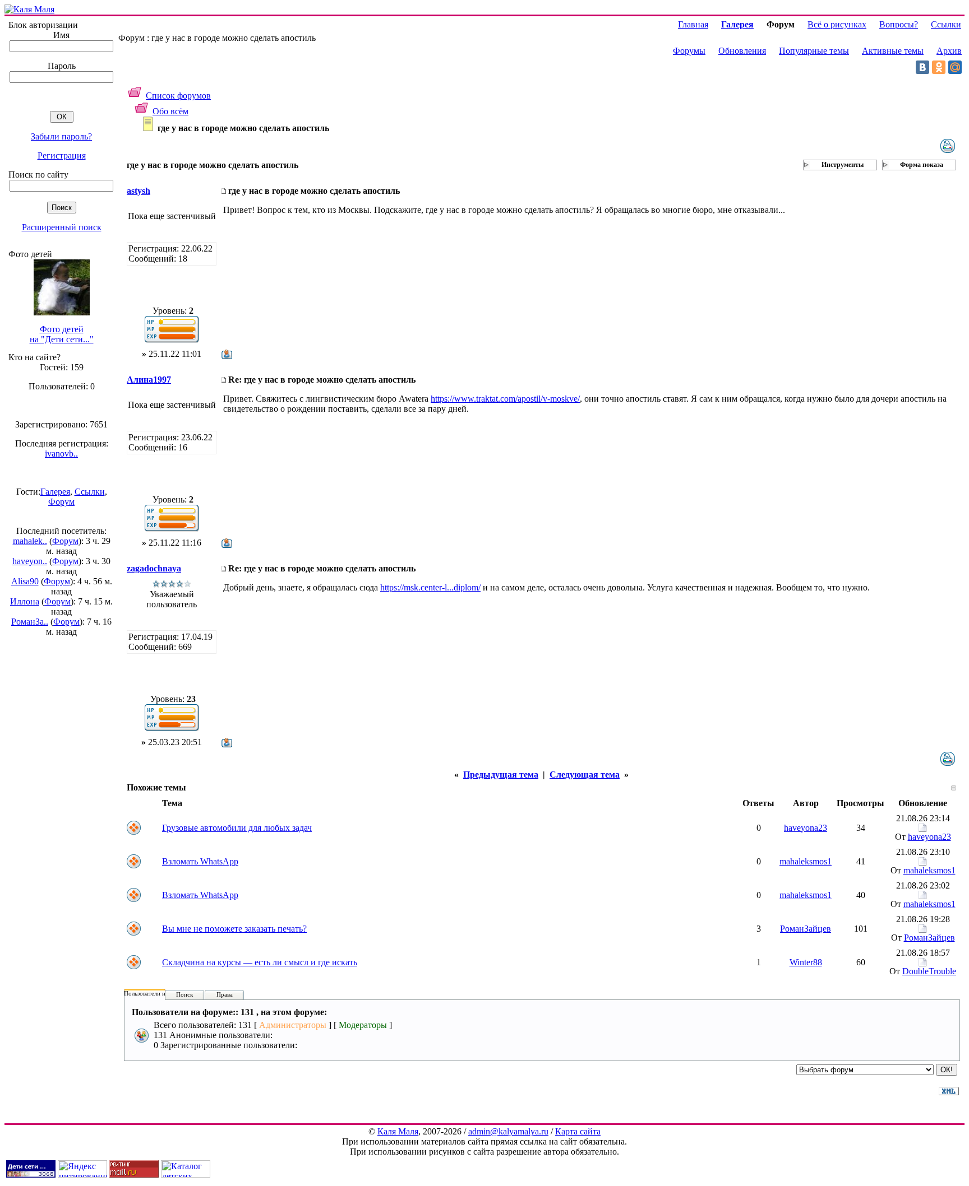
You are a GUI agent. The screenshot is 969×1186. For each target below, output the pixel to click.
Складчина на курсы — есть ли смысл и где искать (259, 962)
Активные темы (893, 50)
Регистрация (62, 155)
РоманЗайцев (805, 928)
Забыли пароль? (61, 136)
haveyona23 (805, 827)
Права (224, 994)
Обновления (742, 50)
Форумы (689, 50)
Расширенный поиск (61, 227)
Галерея (55, 491)
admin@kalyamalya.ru (508, 1131)
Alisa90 (25, 581)
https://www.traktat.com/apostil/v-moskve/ (505, 398)
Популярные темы (814, 50)
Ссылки (90, 491)
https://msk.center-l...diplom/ (430, 587)
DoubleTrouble (929, 971)
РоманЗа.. (29, 621)
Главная (693, 24)
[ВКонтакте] (922, 67)
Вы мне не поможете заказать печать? (234, 928)
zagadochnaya (154, 568)
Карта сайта (578, 1131)
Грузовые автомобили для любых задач (237, 827)
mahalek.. (30, 541)
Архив (949, 50)
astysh (138, 191)
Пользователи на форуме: (158, 993)
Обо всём (170, 111)
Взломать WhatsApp (200, 861)
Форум (61, 501)
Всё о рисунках (836, 24)
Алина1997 (149, 379)
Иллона (24, 601)
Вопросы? (898, 24)
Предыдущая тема (500, 774)
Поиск (184, 994)
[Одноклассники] (938, 67)
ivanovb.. (61, 453)
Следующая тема (585, 774)
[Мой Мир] (955, 67)
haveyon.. (29, 561)
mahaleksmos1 (805, 861)
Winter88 (806, 962)
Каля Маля (397, 1131)
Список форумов (178, 95)
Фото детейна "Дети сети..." (62, 334)
